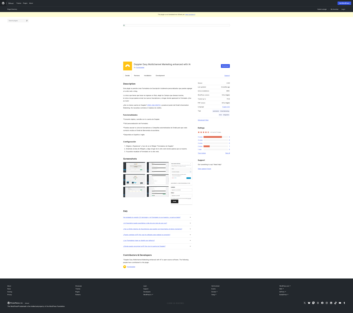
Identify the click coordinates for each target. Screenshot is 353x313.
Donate (214, 292)
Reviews (137, 75)
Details (127, 75)
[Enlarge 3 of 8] (143, 189)
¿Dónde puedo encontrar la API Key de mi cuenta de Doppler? (144, 246)
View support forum (204, 169)
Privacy (9, 294)
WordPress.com (285, 286)
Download (225, 66)
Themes (77, 289)
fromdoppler (140, 67)
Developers (147, 292)
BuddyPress (283, 294)
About (9, 286)
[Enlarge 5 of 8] (166, 177)
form (220, 114)
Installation (147, 75)
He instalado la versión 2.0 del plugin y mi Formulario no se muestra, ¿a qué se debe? (151, 217)
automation (216, 111)
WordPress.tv (148, 294)
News (9, 289)
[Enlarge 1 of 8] (143, 164)
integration (226, 114)
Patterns (78, 294)
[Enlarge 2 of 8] (143, 176)
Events (213, 289)
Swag (213, 294)
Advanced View (203, 120)
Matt (281, 289)
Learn (145, 286)
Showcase (78, 286)
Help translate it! (190, 14)
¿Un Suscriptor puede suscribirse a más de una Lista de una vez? (145, 223)
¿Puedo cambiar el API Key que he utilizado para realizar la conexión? (146, 235)
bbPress (282, 292)
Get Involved (215, 286)
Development (160, 75)
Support (227, 75)
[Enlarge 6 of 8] (166, 189)
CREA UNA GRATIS (153, 105)
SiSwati (27, 303)
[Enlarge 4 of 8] (166, 164)
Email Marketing (224, 111)
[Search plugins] (27, 20)
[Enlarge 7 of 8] (190, 164)
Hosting (9, 292)
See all (227, 153)
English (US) (226, 107)
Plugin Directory (12, 9)
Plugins (77, 292)
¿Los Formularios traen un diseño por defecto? (139, 240)
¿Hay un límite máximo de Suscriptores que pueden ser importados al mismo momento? (152, 229)
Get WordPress (344, 3)
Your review (202, 153)
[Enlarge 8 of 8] (190, 184)
